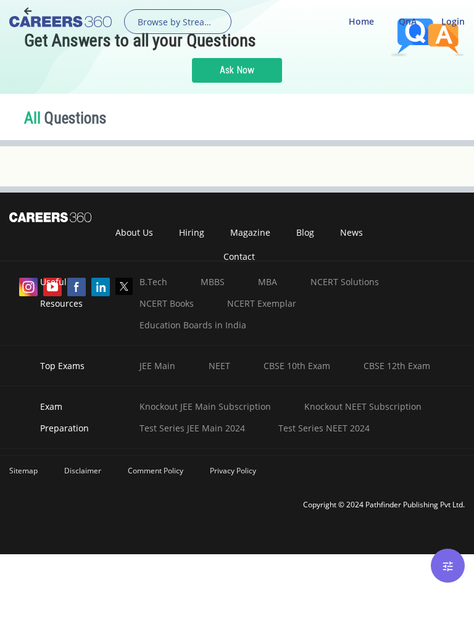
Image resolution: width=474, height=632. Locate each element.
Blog (305, 232)
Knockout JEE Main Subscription (205, 406)
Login (453, 21)
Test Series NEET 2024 (324, 428)
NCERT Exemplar (261, 303)
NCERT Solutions (344, 282)
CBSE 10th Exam (297, 366)
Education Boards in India (192, 325)
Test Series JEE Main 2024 (192, 428)
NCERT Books (166, 303)
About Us (134, 232)
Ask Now (237, 70)
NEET (219, 366)
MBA (267, 282)
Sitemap (23, 470)
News (351, 232)
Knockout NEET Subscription (363, 406)
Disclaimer (82, 470)
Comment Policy (155, 470)
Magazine (250, 232)
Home (361, 21)
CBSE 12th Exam (397, 366)
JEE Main (157, 366)
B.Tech (153, 282)
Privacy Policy (233, 470)
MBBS (213, 282)
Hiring (191, 232)
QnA (408, 21)
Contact (239, 256)
